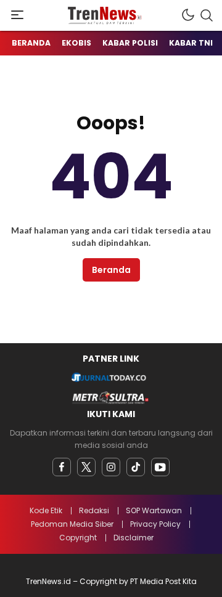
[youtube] (160, 467)
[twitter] (86, 467)
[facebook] (61, 467)
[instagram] (111, 467)
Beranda (111, 270)
